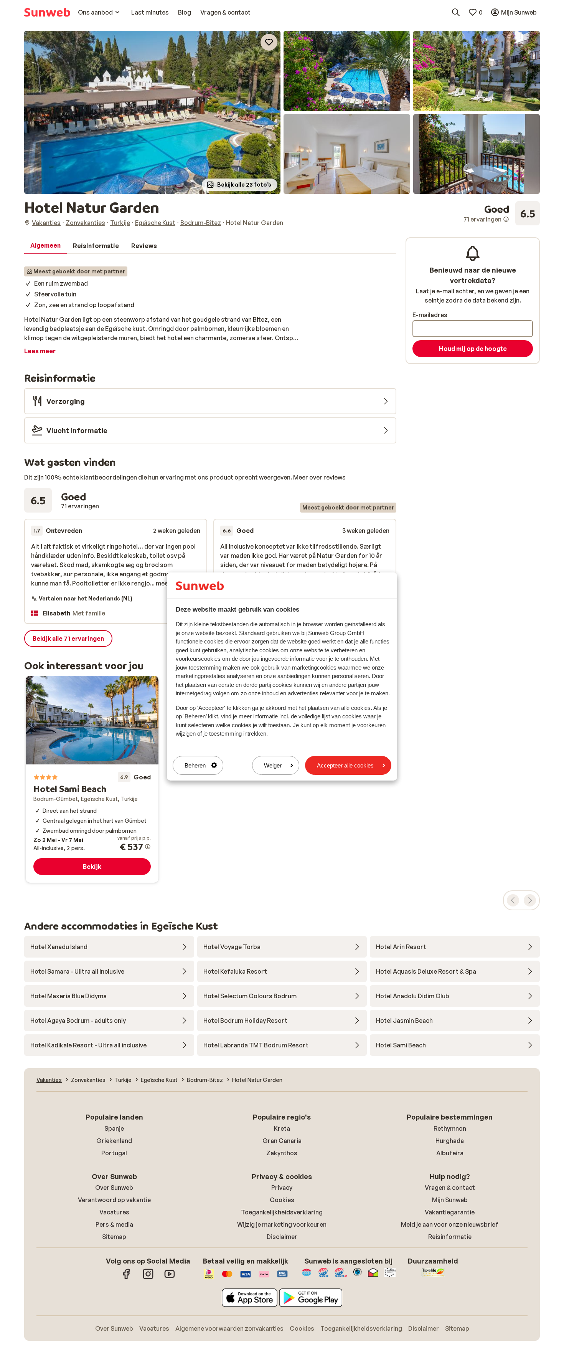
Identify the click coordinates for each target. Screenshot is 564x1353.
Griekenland (114, 1141)
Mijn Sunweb (450, 1200)
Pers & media (114, 1224)
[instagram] (148, 1278)
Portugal (114, 1153)
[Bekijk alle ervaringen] (501, 213)
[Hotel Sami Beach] (92, 779)
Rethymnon (450, 1128)
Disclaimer (282, 1237)
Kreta (282, 1128)
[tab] (45, 245)
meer (163, 583)
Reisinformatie (450, 1237)
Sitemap (114, 1237)
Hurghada (449, 1141)
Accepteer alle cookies (345, 765)
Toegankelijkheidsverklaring (282, 1212)
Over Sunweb (114, 1187)
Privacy (281, 1187)
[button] (152, 112)
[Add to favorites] (269, 42)
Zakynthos (281, 1153)
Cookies (282, 1200)
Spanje (114, 1128)
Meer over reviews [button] (319, 477)
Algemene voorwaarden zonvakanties (229, 1328)
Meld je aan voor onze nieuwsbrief (449, 1224)
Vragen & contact (450, 1187)
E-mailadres (429, 315)
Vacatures (114, 1212)
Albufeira (449, 1153)
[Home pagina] (47, 12)
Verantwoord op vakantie (114, 1200)
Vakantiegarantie (450, 1212)
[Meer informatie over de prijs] (148, 847)
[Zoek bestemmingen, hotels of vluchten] (455, 12)
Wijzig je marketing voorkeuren (282, 1224)
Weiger (273, 765)
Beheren (195, 765)
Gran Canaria (282, 1141)
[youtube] (169, 1278)
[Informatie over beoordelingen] (506, 219)
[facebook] (126, 1278)
